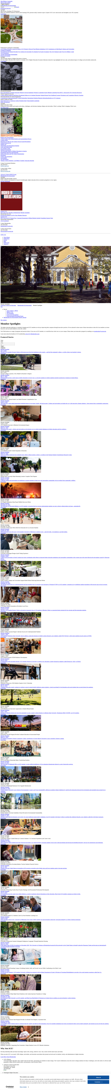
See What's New (5, 107)
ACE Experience (5, 53)
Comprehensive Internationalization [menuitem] (9, 98)
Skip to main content (5, 2)
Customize (97, 1082)
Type (2, 341)
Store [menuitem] (51, 218)
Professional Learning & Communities (10, 47)
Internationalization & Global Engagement (11, 96)
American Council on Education (8, 305)
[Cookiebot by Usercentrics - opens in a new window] (9, 1087)
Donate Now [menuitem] (13, 218)
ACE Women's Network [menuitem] (27, 49)
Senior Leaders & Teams (6, 99)
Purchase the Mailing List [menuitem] (7, 215)
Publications (6, 238)
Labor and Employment (6, 147)
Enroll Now (3, 14)
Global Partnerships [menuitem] (22, 98)
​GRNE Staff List (5, 166)
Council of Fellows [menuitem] (16, 49)
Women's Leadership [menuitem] (39, 92)
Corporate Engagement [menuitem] (22, 218)
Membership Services (6, 214)
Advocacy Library (5, 174)
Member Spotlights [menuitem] (25, 212)
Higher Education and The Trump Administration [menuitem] (12, 153)
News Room (7, 237)
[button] (17, 7)
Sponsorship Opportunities (7, 219)
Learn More (3, 61)
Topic (2, 340)
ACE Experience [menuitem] (5, 220)
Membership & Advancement (25, 305)
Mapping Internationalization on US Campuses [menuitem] (49, 98)
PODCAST (6, 242)
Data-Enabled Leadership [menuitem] (33, 100)
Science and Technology (6, 156)
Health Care (3, 144)
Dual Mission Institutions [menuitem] (39, 49)
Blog (5, 241)
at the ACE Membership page (32, 334)
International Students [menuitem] (32, 98)
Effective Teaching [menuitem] (78, 95)
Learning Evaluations (6, 50)
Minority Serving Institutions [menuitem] (27, 92)
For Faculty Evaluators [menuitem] (43, 51)
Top (1, 306)
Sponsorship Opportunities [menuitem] (11, 54)
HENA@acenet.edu (5, 171)
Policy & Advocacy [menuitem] (5, 102)
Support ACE (4, 216)
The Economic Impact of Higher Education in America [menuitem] (14, 151)
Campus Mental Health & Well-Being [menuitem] (10, 95)
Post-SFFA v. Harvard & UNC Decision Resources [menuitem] (69, 92)
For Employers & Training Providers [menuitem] (9, 51)
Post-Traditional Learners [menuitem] (54, 95)
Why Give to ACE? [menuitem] (5, 218)
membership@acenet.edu (7, 226)
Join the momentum (5, 181)
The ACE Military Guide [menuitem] (68, 51)
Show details (23, 1087)
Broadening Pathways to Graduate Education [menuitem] (29, 95)
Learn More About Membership (8, 1056)
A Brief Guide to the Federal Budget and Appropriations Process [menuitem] (16, 139)
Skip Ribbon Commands (6, 1)
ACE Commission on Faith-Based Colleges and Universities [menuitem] (59, 49)
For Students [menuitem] (35, 51)
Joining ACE (4, 211)
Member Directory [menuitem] (22, 215)
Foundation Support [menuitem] (45, 218)
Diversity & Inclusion (6, 91)
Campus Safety (4, 140)
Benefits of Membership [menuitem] (14, 212)
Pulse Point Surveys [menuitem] (5, 100)
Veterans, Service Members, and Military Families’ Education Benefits (17, 160)
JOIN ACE (3, 234)
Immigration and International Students (10, 145)
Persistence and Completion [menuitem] (67, 95)
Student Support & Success (7, 94)
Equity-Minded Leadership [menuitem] (50, 92)
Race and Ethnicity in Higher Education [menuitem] (10, 92)
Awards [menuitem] (2, 54)
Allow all (98, 1077)
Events (5, 240)
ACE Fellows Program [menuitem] (6, 49)
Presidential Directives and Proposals (9, 152)
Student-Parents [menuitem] (44, 95)
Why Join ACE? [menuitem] (4, 212)
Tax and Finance (5, 159)
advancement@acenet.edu (7, 231)
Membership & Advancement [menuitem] (8, 176)
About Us (6, 244)
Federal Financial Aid (6, 143)
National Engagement (6, 149)
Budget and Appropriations (7, 137)
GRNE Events (12, 174)
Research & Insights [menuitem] (5, 55)
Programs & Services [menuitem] (6, 8)
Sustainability (4, 158)
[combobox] (8, 7)
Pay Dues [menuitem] (15, 215)
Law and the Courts (5, 148)
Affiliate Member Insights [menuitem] (34, 218)
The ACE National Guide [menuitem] (55, 51)
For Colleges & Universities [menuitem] (25, 51)
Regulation (3, 155)
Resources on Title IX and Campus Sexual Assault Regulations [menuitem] (16, 141)
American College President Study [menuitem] (18, 100)
